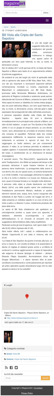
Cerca (45, 12)
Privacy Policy (27, 393)
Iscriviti (45, 378)
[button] (27, 296)
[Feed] (6, 368)
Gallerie (10, 359)
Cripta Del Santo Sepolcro (25, 359)
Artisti (9, 353)
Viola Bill (16, 353)
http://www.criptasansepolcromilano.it (22, 318)
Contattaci (38, 388)
